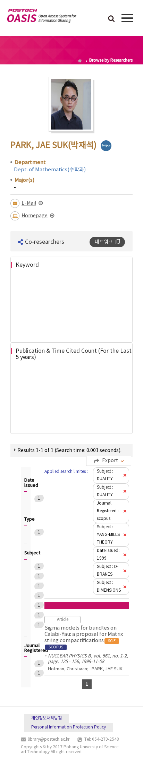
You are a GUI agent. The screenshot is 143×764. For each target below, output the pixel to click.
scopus (106, 145)
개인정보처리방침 (46, 718)
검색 (111, 19)
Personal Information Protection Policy (68, 727)
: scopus (108, 511)
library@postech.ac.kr (48, 739)
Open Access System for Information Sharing (41, 17)
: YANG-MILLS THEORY (108, 535)
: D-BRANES (107, 570)
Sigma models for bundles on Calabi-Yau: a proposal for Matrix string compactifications (83, 637)
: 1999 (108, 554)
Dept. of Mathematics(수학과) (50, 170)
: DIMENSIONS (109, 586)
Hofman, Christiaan (67, 669)
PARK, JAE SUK (107, 669)
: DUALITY (105, 475)
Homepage (35, 216)
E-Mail (29, 203)
